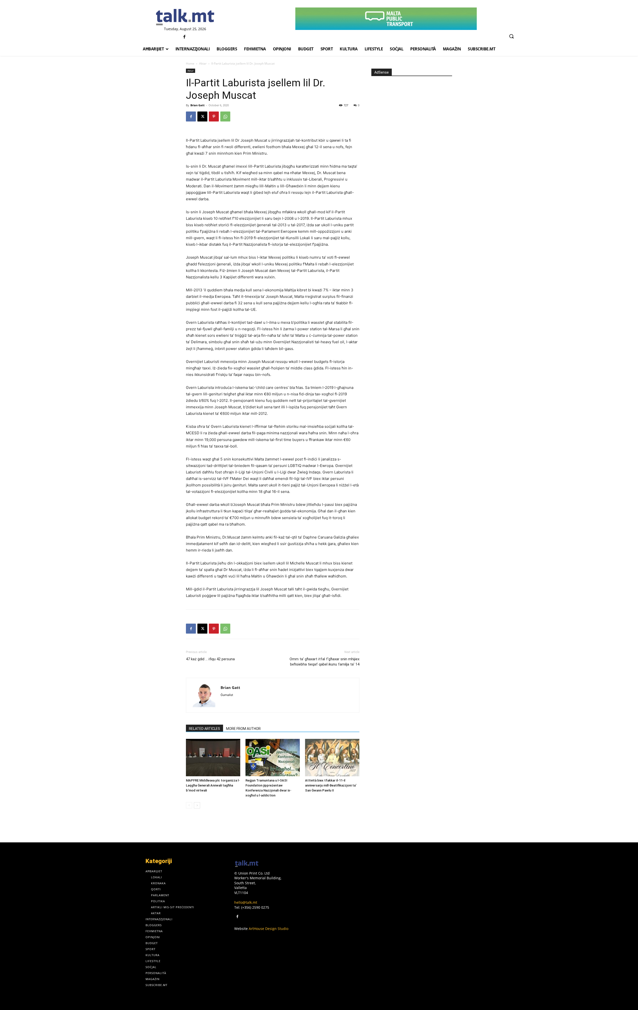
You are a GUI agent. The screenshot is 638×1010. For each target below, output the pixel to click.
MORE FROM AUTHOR (243, 729)
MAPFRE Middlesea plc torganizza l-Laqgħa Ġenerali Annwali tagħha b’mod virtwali (213, 785)
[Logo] (185, 17)
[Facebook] (184, 37)
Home (190, 63)
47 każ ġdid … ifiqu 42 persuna (210, 659)
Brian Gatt (197, 105)
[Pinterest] (214, 116)
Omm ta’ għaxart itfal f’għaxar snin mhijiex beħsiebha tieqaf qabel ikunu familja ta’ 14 (324, 662)
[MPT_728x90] (385, 18)
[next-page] (197, 805)
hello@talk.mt (245, 902)
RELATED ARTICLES (204, 729)
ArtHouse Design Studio (268, 928)
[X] (202, 116)
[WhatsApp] (225, 116)
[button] (511, 36)
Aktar (203, 63)
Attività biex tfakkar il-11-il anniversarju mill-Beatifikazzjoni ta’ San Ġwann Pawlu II (330, 785)
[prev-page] (189, 805)
